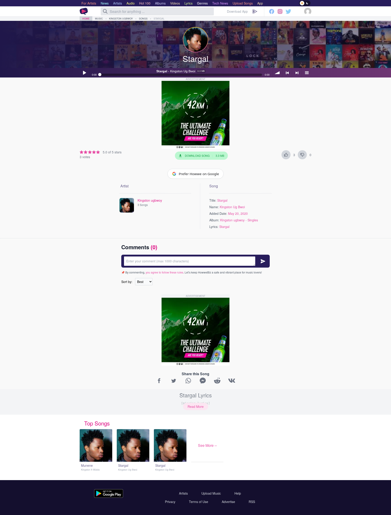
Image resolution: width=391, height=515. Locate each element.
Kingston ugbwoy (121, 18)
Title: (212, 200)
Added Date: (218, 213)
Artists (183, 493)
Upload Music (211, 493)
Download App (237, 11)
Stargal (159, 18)
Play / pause (84, 72)
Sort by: (126, 281)
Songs (143, 18)
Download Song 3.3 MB (204, 155)
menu (306, 72)
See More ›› (207, 445)
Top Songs (97, 423)
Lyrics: (213, 226)
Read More (196, 406)
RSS (252, 501)
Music (99, 18)
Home (86, 18)
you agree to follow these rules (164, 272)
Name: (214, 207)
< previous (287, 72)
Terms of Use (198, 501)
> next (297, 72)
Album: (214, 220)
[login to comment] (195, 261)
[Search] (105, 11)
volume (277, 72)
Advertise (228, 501)
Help (237, 493)
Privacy (170, 501)
